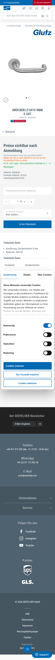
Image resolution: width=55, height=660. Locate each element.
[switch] (47, 334)
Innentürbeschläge (13, 26)
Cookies (27, 637)
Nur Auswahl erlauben (27, 374)
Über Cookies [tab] (45, 274)
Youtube (30, 545)
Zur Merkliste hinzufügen (15, 212)
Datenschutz (27, 619)
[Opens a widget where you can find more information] (42, 655)
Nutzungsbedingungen (27, 631)
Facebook (31, 531)
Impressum (27, 625)
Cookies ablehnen (27, 383)
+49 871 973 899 (15, 449)
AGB (27, 613)
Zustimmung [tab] (9, 274)
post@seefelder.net (27, 475)
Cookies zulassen (15, 366)
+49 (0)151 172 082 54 (27, 462)
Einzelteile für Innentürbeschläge (38, 26)
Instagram (31, 538)
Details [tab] (27, 274)
